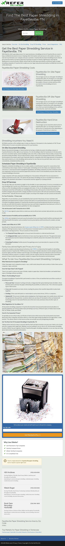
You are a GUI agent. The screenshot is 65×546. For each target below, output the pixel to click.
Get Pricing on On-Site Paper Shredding (13, 89)
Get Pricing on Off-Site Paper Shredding (47, 112)
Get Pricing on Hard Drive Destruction (47, 133)
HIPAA (6, 218)
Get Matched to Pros (32, 435)
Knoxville (18, 532)
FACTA (6, 211)
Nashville (38, 532)
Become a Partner (14, 538)
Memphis (24, 532)
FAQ (60, 44)
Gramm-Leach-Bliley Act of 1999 (34, 227)
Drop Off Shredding (35, 44)
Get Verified (58, 2)
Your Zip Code (7, 427)
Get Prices (38, 33)
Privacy (15, 543)
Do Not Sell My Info (34, 543)
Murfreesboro (31, 532)
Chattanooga (5, 532)
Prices (44, 44)
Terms (19, 543)
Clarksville (12, 532)
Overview (14, 44)
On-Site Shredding (24, 44)
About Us (3, 538)
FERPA (34, 249)
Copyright (25, 543)
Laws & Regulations (52, 44)
